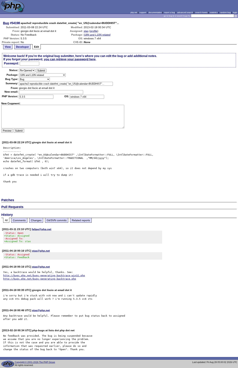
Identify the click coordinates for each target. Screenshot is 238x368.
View (8, 46)
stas (86, 31)
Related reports (81, 220)
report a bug (169, 12)
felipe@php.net (41, 229)
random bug (225, 12)
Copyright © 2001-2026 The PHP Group (35, 362)
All (6, 220)
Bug (6, 23)
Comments (19, 220)
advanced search (185, 12)
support (142, 12)
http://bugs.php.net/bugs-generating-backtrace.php (39, 278)
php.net (134, 12)
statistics (214, 12)
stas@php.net (41, 250)
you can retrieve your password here (70, 59)
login (235, 12)
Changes (36, 220)
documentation (155, 12)
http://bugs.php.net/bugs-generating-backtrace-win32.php (44, 275)
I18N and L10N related (97, 34)
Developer (22, 46)
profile (93, 31)
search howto (201, 12)
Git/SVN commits (57, 220)
